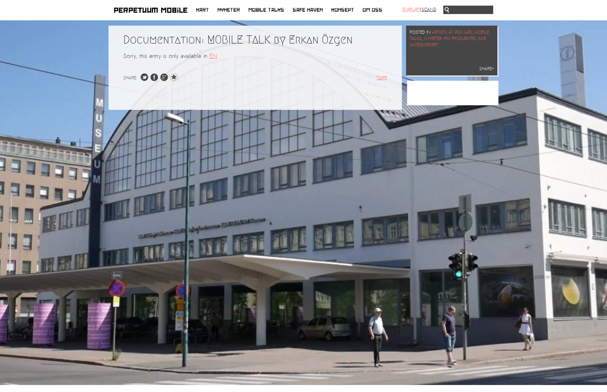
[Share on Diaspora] (175, 79)
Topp (382, 78)
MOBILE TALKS (266, 10)
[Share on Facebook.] (154, 79)
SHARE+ (486, 69)
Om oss (372, 10)
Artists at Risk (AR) (452, 32)
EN (213, 56)
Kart (202, 10)
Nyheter (228, 10)
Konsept (342, 10)
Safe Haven (308, 10)
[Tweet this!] (144, 79)
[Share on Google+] (164, 79)
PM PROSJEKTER (460, 38)
